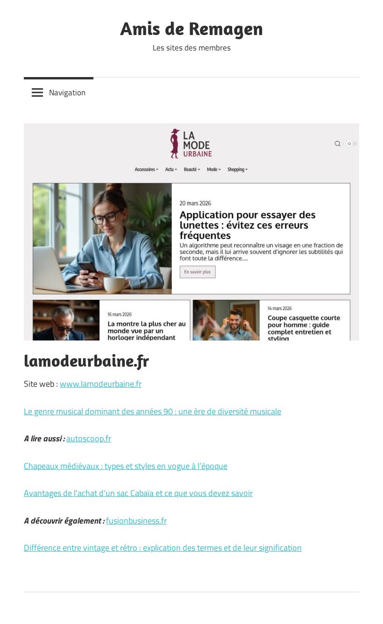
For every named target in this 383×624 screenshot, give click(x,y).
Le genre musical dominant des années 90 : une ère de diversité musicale (152, 411)
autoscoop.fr (88, 438)
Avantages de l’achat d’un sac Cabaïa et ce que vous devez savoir (138, 493)
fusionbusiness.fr (136, 520)
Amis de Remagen (191, 28)
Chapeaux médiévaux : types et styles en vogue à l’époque (125, 466)
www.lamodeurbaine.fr (101, 383)
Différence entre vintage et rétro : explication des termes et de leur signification (163, 547)
